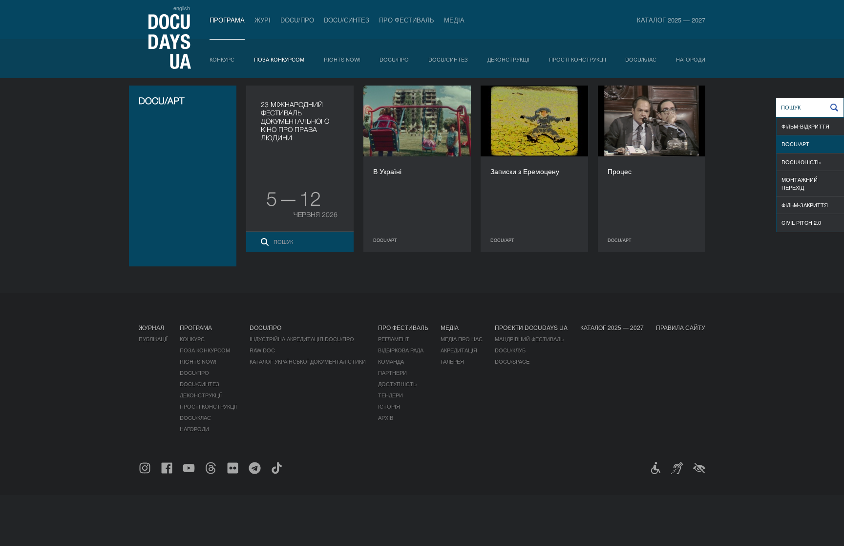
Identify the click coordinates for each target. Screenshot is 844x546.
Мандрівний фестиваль (529, 339)
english (181, 8)
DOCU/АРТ (795, 144)
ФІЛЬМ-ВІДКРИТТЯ (805, 126)
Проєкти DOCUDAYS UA (531, 327)
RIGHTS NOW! (342, 59)
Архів (385, 417)
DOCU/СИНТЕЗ (346, 19)
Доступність (397, 384)
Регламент (393, 339)
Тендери (390, 395)
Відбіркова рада (400, 350)
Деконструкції (508, 59)
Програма (227, 19)
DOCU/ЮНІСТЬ (801, 162)
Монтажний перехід (799, 183)
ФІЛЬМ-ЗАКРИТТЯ (804, 205)
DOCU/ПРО (297, 19)
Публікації (153, 339)
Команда (391, 361)
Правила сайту (680, 327)
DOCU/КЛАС (640, 59)
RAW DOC (262, 350)
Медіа (454, 19)
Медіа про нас (462, 339)
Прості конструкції (577, 59)
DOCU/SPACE (512, 361)
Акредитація (459, 350)
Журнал (151, 327)
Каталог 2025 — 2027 (671, 19)
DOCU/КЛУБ (510, 350)
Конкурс (222, 59)
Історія (389, 406)
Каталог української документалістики (308, 361)
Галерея (452, 361)
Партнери (392, 372)
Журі (262, 19)
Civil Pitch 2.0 (801, 222)
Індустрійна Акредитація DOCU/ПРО (302, 339)
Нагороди (690, 59)
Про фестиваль (406, 19)
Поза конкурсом (279, 59)
